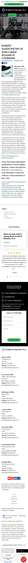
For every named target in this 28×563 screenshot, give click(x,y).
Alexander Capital (11, 186)
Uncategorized (8, 218)
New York (14, 193)
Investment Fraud (12, 182)
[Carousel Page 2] (10, 277)
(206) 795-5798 (11, 400)
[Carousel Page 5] (20, 277)
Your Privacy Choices (11, 515)
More (20, 15)
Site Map (14, 501)
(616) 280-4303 (11, 453)
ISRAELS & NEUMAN (12, 170)
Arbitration (20, 186)
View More (7, 242)
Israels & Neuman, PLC (19, 545)
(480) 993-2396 (11, 418)
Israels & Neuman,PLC (10, 214)
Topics (4, 209)
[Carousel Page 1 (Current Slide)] (7, 277)
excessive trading (14, 191)
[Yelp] (12, 478)
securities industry (17, 197)
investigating (12, 91)
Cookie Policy (22, 515)
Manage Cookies (7, 517)
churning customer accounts (10, 189)
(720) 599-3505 (11, 365)
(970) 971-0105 (11, 383)
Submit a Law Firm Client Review (10, 246)
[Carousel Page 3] (14, 277)
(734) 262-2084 (11, 435)
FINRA (8, 193)
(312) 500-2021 (11, 470)
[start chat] (23, 559)
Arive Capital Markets (8, 187)
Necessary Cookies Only (8, 559)
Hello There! (22, 554)
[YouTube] (9, 478)
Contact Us (12, 15)
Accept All (8, 555)
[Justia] (18, 478)
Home (4, 15)
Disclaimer (14, 497)
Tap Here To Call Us (14, 4)
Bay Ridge (18, 187)
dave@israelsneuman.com (10, 402)
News (5, 216)
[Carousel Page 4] (17, 277)
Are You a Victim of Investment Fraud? (14, 287)
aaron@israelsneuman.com (10, 368)
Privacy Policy (14, 499)
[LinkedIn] (15, 478)
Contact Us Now (14, 340)
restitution (14, 195)
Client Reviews (14, 227)
